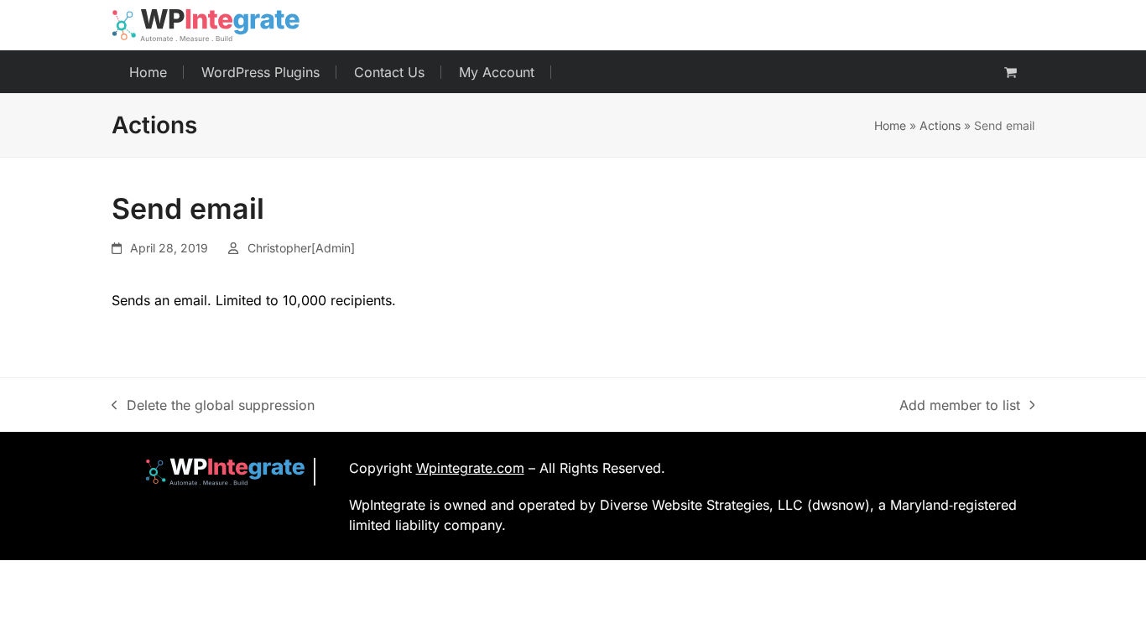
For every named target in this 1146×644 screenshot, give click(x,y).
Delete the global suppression (213, 406)
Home (890, 125)
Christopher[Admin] (301, 248)
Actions (940, 125)
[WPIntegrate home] (216, 472)
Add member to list (959, 406)
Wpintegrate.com (470, 468)
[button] (1010, 72)
